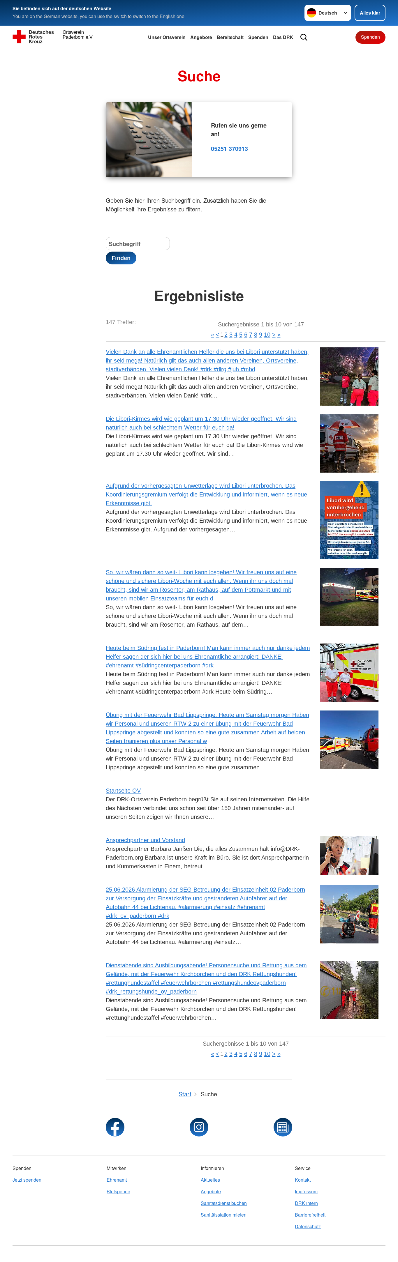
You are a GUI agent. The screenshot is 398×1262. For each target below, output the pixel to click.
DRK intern (306, 1203)
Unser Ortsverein (167, 37)
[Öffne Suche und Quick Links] (304, 37)
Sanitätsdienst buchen (224, 1203)
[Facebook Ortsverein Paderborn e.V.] (115, 1127)
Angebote (201, 37)
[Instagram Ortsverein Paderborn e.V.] (199, 1127)
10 (267, 334)
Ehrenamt (117, 1179)
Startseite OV (123, 790)
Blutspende (118, 1191)
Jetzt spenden (27, 1179)
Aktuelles (210, 1179)
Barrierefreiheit (310, 1214)
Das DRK (283, 37)
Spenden (258, 37)
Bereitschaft (230, 37)
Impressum (306, 1191)
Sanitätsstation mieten (223, 1214)
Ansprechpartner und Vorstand (145, 840)
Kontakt (303, 1179)
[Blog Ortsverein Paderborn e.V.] (283, 1127)
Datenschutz (308, 1226)
